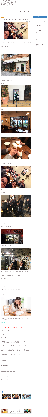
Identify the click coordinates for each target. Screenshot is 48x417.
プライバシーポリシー (5, 6)
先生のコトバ (40, 37)
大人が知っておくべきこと (40, 45)
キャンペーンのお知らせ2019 (6, 5)
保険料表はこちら (5, 322)
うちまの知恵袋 (40, 25)
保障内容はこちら (5, 325)
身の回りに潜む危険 (40, 50)
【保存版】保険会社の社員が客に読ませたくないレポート (11, 1)
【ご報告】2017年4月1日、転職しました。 (8, 0)
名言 (40, 41)
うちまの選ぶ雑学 (40, 27)
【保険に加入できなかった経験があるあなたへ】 (9, 2)
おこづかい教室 (40, 30)
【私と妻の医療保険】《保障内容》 (7, 4)
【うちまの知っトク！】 (40, 23)
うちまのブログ (24, 11)
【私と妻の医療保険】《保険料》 (7, 3)
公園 (40, 39)
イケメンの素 (40, 32)
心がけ (40, 47)
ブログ (2, 17)
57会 (40, 19)
